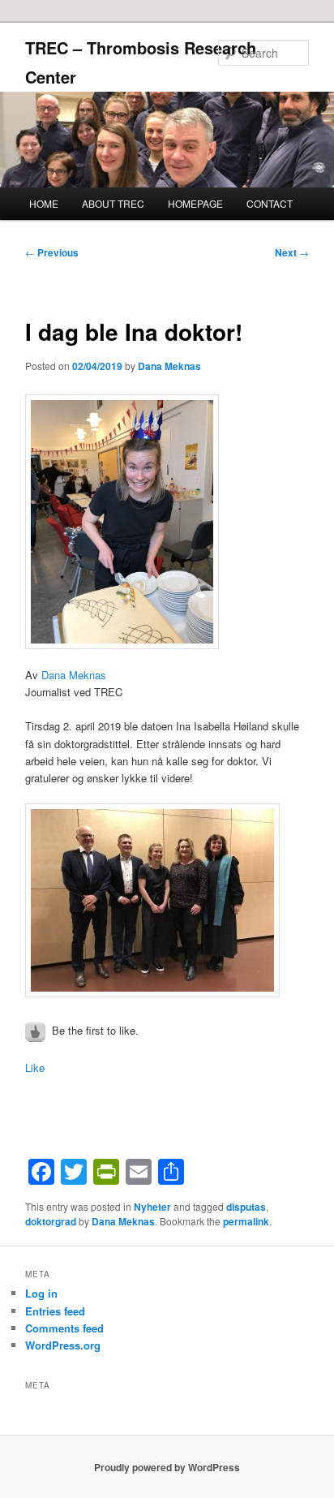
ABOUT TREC (113, 203)
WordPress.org (63, 1345)
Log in (41, 1293)
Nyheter (152, 1206)
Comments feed (64, 1328)
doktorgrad (50, 1221)
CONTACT (269, 203)
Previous (52, 252)
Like (35, 1067)
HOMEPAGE (195, 203)
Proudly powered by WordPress (167, 1467)
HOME (43, 203)
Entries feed (55, 1311)
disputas (246, 1206)
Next (292, 252)
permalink (246, 1221)
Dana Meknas (169, 366)
